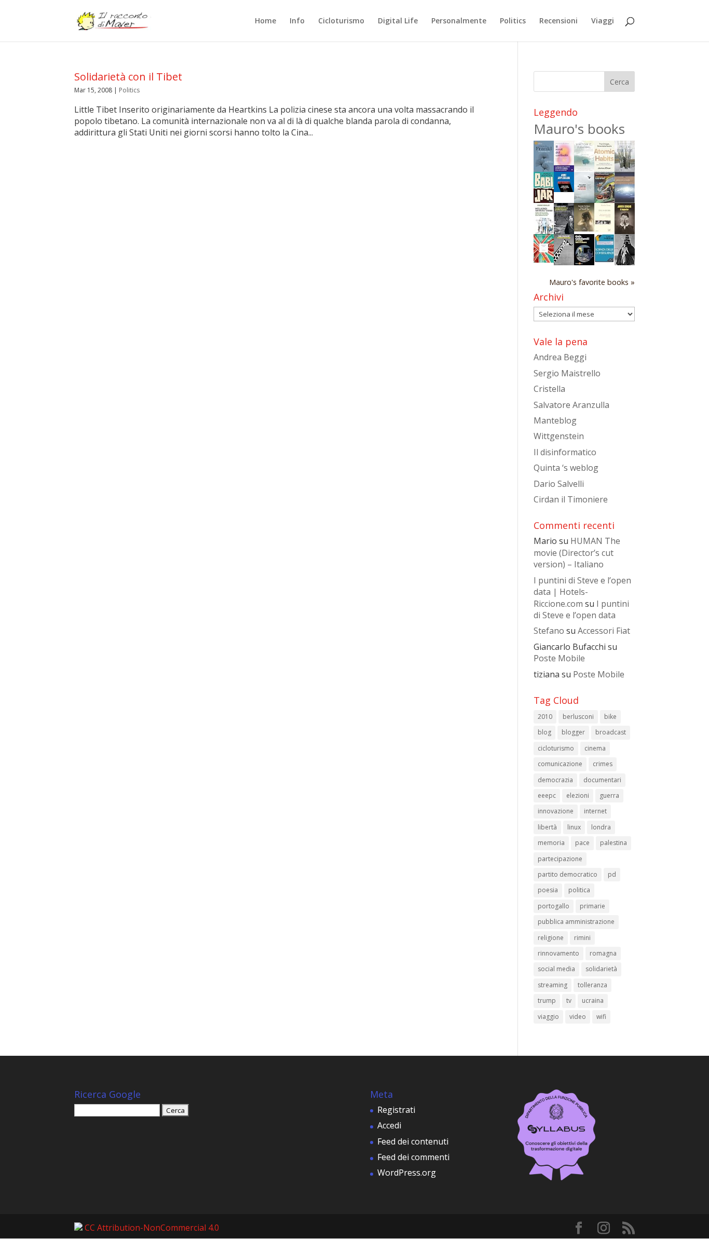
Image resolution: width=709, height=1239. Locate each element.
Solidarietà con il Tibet (128, 77)
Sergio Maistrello (567, 373)
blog (544, 732)
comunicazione (560, 763)
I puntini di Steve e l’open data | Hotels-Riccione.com (582, 592)
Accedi (389, 1125)
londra (601, 827)
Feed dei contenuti (412, 1141)
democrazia (555, 779)
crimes (602, 763)
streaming (552, 985)
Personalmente (458, 21)
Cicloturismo (341, 21)
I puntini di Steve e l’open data (581, 609)
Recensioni (558, 21)
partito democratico (567, 874)
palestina (613, 842)
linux (574, 827)
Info (297, 21)
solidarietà (601, 968)
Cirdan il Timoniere (571, 499)
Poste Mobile (559, 658)
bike (610, 716)
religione (551, 937)
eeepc (547, 795)
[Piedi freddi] (625, 168)
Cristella (549, 388)
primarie (592, 906)
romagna (603, 953)
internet (595, 811)
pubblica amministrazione (576, 921)
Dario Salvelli (559, 483)
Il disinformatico (565, 452)
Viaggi (602, 21)
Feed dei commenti (413, 1157)
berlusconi (578, 716)
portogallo (553, 906)
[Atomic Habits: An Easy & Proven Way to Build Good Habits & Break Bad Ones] (604, 168)
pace (582, 842)
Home (265, 21)
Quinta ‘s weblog (566, 467)
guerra (609, 795)
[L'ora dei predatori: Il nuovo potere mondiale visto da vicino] (584, 200)
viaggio (548, 1016)
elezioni (577, 795)
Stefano (549, 630)
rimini (582, 937)
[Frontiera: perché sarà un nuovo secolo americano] (544, 259)
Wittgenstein (559, 436)
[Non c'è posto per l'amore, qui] (584, 228)
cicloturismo (556, 748)
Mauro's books (579, 128)
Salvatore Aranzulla (571, 405)
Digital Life (398, 21)
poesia (548, 890)
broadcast (610, 732)
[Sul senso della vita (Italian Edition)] (544, 168)
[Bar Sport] (604, 200)
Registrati (396, 1109)
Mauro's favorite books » (592, 282)
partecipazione (560, 858)
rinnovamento (558, 953)
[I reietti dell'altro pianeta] (625, 200)
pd (612, 874)
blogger (573, 732)
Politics (513, 21)
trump (547, 1000)
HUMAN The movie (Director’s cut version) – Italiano (577, 552)
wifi (601, 1016)
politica (579, 890)
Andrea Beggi (560, 357)
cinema (595, 748)
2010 (545, 716)
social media (556, 968)
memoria (551, 842)
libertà (547, 827)
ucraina (593, 1000)
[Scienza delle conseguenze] (604, 259)
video (577, 1016)
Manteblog (555, 420)
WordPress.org (406, 1172)
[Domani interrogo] (564, 262)
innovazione (556, 811)
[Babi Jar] (544, 200)
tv (568, 1000)
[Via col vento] (625, 262)
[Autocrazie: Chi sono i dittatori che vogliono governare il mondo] (564, 189)
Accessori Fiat (604, 630)
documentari (602, 779)
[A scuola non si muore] (584, 262)
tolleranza (592, 985)
